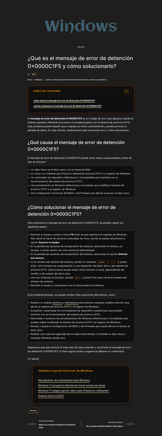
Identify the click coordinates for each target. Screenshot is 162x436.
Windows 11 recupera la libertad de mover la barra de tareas (71, 385)
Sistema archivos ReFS (51, 395)
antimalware (71, 302)
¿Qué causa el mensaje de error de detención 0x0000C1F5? (64, 100)
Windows (33, 410)
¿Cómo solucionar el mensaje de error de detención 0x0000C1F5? (67, 106)
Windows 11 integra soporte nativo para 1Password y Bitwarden (73, 390)
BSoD (34, 74)
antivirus (57, 302)
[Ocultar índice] (126, 91)
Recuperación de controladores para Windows (64, 380)
